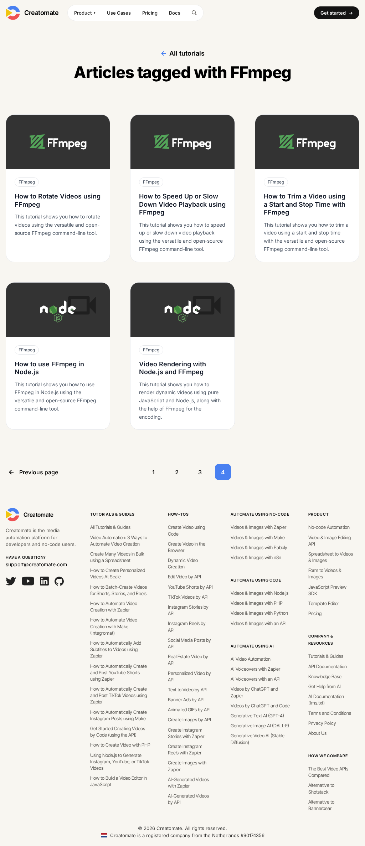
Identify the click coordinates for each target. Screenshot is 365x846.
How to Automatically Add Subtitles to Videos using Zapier (115, 649)
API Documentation (327, 666)
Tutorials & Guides (112, 514)
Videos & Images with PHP (257, 603)
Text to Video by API (187, 689)
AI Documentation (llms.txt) (326, 699)
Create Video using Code (186, 530)
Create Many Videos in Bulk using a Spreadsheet (117, 557)
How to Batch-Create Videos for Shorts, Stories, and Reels (118, 590)
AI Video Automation (251, 659)
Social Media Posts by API (189, 643)
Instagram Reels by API (187, 626)
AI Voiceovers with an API (256, 679)
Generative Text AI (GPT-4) (257, 715)
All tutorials (187, 53)
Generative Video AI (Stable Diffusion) (257, 739)
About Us (317, 733)
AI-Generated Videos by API (188, 799)
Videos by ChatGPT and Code (260, 705)
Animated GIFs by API (189, 709)
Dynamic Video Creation (183, 563)
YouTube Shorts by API (190, 587)
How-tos (178, 514)
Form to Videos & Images (324, 573)
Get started (336, 13)
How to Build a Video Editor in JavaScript (118, 781)
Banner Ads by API (186, 699)
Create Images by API (189, 719)
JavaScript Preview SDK (327, 590)
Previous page (38, 472)
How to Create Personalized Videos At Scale (117, 573)
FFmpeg (27, 182)
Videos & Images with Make (258, 537)
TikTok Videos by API (188, 597)
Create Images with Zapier (187, 766)
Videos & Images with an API (259, 623)
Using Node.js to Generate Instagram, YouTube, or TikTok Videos (119, 761)
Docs (174, 13)
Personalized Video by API (189, 676)
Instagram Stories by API (188, 610)
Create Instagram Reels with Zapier (185, 749)
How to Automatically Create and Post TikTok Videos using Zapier (118, 695)
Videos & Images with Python (259, 613)
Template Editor (323, 603)
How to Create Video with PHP (120, 745)
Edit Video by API (184, 576)
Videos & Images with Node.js (259, 593)
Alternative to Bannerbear (321, 805)
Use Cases (119, 13)
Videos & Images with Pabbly (259, 547)
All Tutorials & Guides (110, 527)
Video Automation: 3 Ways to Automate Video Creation (118, 541)
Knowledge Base (324, 676)
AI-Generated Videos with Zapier (188, 783)
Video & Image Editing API (329, 541)
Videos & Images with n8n (256, 557)
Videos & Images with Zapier (258, 527)
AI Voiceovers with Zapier (255, 669)
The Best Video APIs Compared (328, 772)
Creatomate (41, 12)
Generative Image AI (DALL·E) (260, 725)
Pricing (150, 13)
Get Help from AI (324, 686)
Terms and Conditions (329, 713)
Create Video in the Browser (186, 547)
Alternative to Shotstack (321, 788)
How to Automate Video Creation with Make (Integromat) (113, 626)
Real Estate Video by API (188, 660)
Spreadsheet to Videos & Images (330, 557)
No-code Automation (329, 527)
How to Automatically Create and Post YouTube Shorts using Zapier (118, 672)
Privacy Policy (322, 723)
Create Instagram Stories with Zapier (186, 733)
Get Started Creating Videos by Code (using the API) (117, 732)
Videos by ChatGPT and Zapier (254, 692)
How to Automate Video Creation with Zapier (113, 606)
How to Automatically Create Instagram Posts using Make (118, 715)
